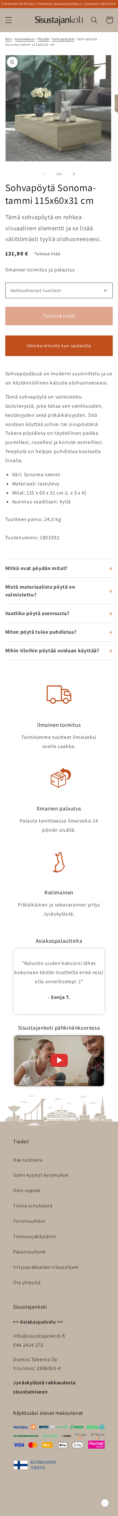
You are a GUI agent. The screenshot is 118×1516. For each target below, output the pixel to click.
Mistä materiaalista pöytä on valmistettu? (40, 590)
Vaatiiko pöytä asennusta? (37, 613)
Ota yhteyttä (27, 1282)
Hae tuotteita (27, 1160)
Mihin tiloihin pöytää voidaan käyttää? (52, 650)
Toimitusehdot (29, 1221)
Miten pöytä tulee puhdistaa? (41, 631)
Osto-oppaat (27, 1190)
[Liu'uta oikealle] (74, 174)
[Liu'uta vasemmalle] (44, 174)
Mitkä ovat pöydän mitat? (36, 568)
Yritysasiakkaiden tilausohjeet (46, 1267)
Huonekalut (24, 39)
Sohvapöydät (63, 39)
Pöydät (43, 39)
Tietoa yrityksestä (32, 1205)
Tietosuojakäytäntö (34, 1236)
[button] (8, 19)
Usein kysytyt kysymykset (41, 1175)
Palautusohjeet (29, 1251)
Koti (8, 39)
